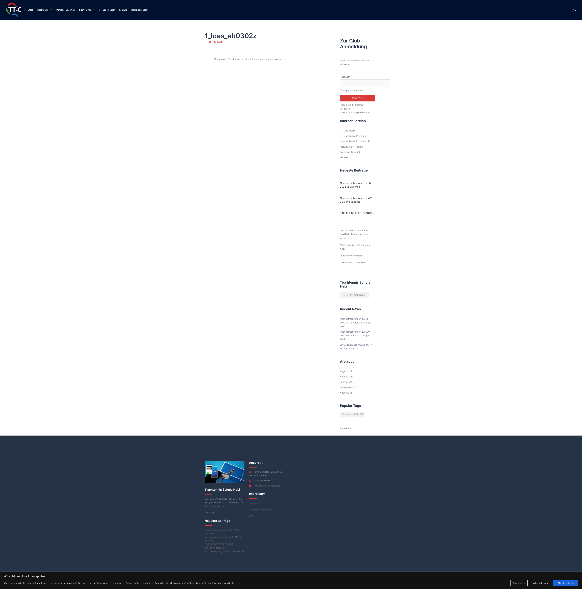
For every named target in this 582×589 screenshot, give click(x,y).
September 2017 (349, 387)
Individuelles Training (351, 146)
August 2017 (346, 392)
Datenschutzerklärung (260, 509)
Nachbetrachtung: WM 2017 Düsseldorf (224, 551)
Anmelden (345, 428)
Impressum (254, 503)
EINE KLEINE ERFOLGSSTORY (357, 213)
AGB (251, 516)
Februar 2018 (347, 381)
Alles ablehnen (540, 583)
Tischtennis (42, 9)
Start (30, 9)
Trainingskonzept (139, 9)
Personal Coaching (65, 9)
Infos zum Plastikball (215, 547)
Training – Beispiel (350, 152)
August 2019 (346, 376)
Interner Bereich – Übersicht (355, 141)
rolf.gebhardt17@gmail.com (267, 485)
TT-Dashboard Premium (353, 136)
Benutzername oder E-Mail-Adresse (355, 62)
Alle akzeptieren (566, 583)
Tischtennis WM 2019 (354, 295)
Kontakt (123, 9)
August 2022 (347, 371)
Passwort (345, 76)
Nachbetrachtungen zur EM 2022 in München (355, 185)
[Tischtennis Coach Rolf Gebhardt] (13, 9)
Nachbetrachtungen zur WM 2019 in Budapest (356, 200)
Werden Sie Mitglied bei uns (355, 112)
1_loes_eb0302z (213, 41)
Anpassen (518, 583)
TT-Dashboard (348, 130)
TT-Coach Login (107, 9)
